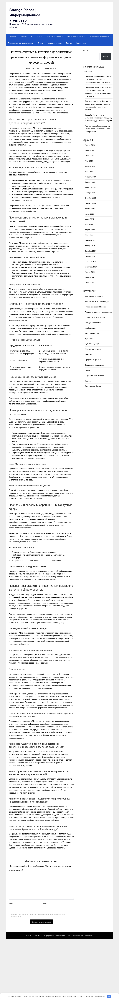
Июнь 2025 (89, 219)
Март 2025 (89, 235)
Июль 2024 (89, 277)
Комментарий (17, 870)
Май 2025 (89, 224)
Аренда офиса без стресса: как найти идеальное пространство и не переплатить (98, 129)
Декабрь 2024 (90, 251)
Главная (12, 36)
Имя (11, 903)
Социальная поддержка (99, 36)
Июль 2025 (89, 214)
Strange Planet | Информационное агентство (24, 15)
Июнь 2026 (89, 155)
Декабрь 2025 (90, 187)
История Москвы (92, 333)
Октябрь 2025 (90, 198)
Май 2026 (89, 161)
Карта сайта (81, 43)
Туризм (69, 43)
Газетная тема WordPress (83, 935)
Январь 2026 (90, 182)
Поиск (86, 50)
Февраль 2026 (90, 176)
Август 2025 (90, 208)
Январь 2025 (90, 245)
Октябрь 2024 (90, 261)
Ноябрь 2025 (90, 192)
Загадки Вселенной (93, 322)
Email (45, 903)
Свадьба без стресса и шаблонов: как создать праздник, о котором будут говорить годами (98, 118)
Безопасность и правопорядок (21, 43)
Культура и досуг (54, 43)
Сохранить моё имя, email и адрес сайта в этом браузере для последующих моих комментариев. (38, 915)
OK (109, 996)
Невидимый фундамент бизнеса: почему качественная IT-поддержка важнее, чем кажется (98, 79)
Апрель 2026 (90, 166)
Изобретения (36, 36)
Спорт (40, 43)
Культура (89, 338)
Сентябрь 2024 (91, 266)
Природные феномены (94, 359)
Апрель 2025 (90, 229)
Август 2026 (90, 145)
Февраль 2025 (90, 240)
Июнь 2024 (89, 282)
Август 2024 (90, 272)
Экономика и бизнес (76, 36)
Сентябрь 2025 (91, 203)
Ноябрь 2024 (90, 256)
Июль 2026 (89, 150)
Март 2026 (89, 171)
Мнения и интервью (55, 36)
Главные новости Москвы (95, 306)
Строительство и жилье (94, 375)
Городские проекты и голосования (98, 312)
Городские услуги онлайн (95, 317)
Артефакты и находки (93, 296)
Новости (23, 36)
